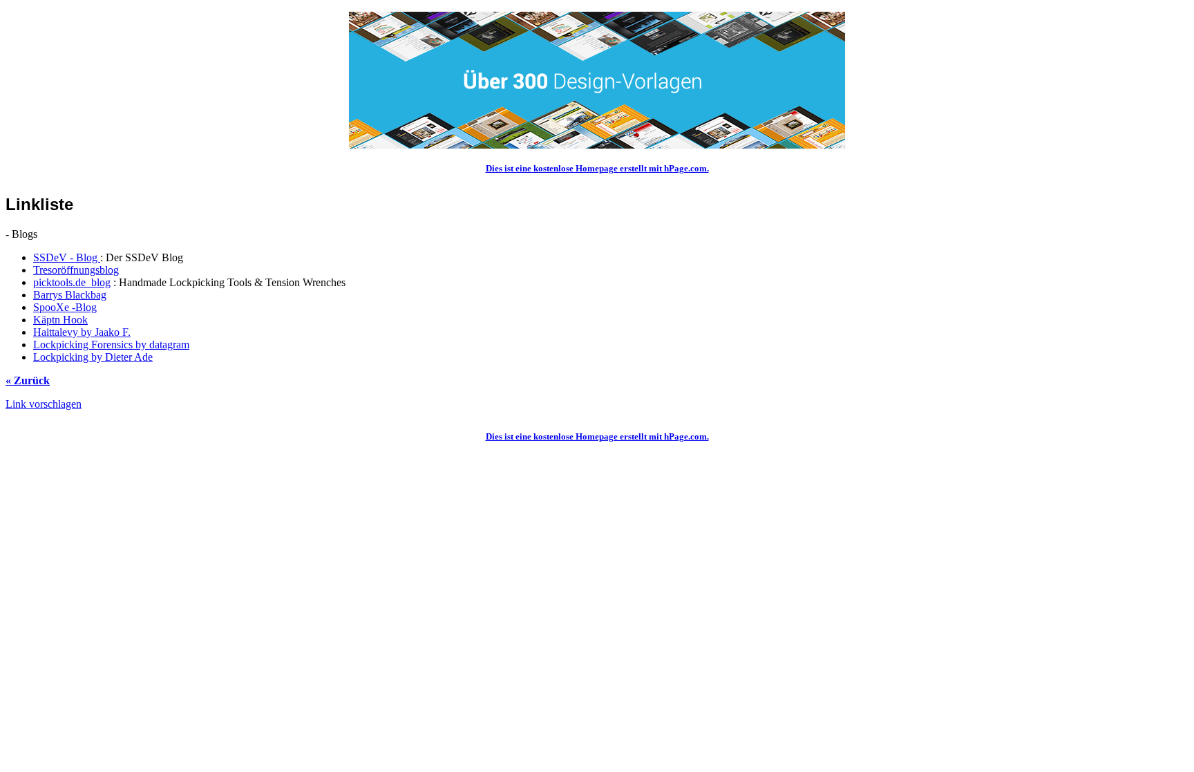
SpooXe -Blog (65, 307)
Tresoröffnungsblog (76, 270)
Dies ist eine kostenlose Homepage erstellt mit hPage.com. (597, 168)
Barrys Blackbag (69, 295)
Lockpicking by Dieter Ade (93, 357)
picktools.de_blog (72, 282)
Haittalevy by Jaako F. (82, 332)
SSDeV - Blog (66, 257)
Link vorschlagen (44, 404)
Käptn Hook (60, 320)
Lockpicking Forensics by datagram (111, 344)
